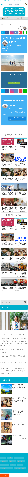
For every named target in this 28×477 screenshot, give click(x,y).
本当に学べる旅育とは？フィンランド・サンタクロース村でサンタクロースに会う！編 (19, 437)
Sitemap (20, 464)
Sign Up (13, 464)
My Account (4, 461)
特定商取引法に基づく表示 (19, 468)
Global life (17, 18)
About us (3, 18)
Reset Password (5, 464)
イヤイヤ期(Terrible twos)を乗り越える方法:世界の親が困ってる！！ (19, 424)
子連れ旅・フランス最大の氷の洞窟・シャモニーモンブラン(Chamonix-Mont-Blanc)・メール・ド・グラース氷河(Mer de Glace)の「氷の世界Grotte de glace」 (19, 412)
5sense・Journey (23, 18)
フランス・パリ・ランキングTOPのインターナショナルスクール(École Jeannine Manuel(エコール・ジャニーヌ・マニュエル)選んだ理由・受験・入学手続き (19, 399)
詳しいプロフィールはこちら (16, 45)
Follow (14, 77)
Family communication (10, 18)
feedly (14, 82)
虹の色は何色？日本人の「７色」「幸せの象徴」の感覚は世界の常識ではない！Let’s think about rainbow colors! (19, 386)
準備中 (10, 468)
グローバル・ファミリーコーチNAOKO (5, 48)
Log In (10, 457)
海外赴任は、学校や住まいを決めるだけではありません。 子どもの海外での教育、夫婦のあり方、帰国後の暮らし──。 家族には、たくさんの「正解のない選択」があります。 (14, 12)
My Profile (12, 461)
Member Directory (18, 457)
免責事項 (3, 468)
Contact (3, 457)
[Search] (25, 302)
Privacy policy (21, 461)
